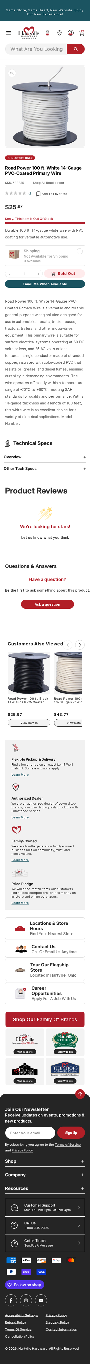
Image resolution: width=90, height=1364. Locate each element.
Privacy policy (56, 1315)
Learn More (20, 774)
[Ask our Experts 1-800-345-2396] (47, 33)
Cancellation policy (19, 1336)
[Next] (80, 645)
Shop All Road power (48, 183)
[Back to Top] (80, 1094)
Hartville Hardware (33, 1348)
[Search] (76, 49)
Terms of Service (68, 1144)
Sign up (71, 1132)
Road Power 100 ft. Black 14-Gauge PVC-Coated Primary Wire (28, 700)
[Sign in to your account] (71, 33)
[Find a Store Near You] (59, 33)
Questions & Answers (31, 566)
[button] (8, 33)
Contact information (61, 1329)
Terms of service (18, 1329)
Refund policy (15, 1322)
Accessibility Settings (21, 1315)
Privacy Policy (22, 1150)
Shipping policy (57, 1322)
